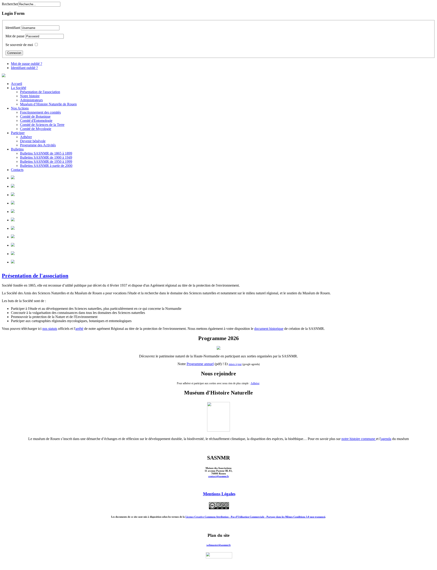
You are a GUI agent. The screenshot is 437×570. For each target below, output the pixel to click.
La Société (18, 88)
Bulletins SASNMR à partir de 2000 (46, 166)
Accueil (16, 84)
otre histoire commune (359, 439)
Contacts (17, 170)
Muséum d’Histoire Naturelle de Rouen (48, 104)
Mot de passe (14, 36)
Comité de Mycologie (35, 129)
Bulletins (17, 149)
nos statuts (49, 329)
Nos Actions (20, 108)
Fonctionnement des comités (40, 112)
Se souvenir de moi (19, 45)
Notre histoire (30, 96)
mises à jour (235, 364)
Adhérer (26, 137)
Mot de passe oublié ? (26, 64)
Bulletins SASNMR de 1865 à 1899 (46, 153)
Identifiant (12, 28)
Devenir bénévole (33, 141)
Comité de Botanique (35, 116)
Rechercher (10, 4)
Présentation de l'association (40, 92)
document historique (268, 329)
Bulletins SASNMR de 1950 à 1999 (46, 161)
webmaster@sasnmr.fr (218, 545)
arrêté (79, 329)
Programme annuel (200, 364)
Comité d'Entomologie (36, 120)
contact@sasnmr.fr (218, 476)
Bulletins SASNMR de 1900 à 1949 (46, 157)
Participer (18, 133)
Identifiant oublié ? (24, 68)
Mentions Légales (219, 493)
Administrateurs (31, 100)
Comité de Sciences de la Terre (42, 125)
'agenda (385, 439)
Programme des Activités (38, 145)
